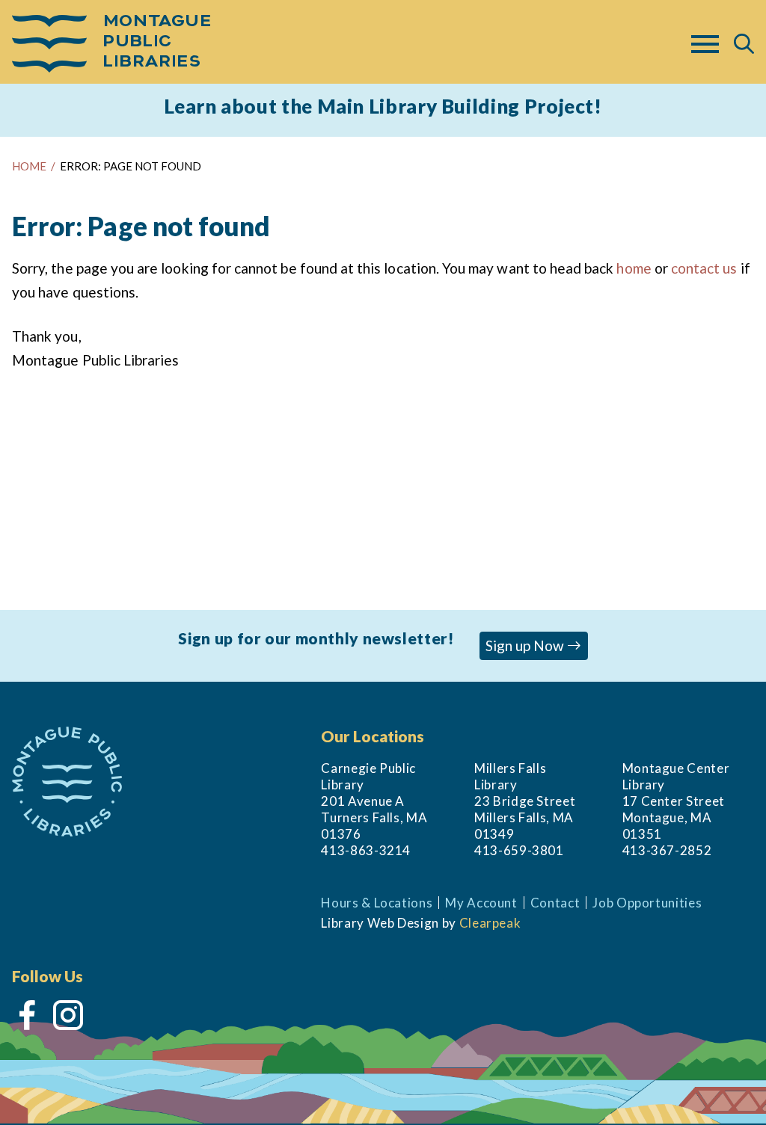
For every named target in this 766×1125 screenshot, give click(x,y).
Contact (555, 902)
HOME (29, 166)
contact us (704, 268)
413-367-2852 (667, 850)
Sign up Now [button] (526, 645)
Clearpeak (490, 923)
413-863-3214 (366, 850)
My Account (481, 902)
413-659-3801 (519, 850)
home (633, 268)
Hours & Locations (376, 902)
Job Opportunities (647, 902)
